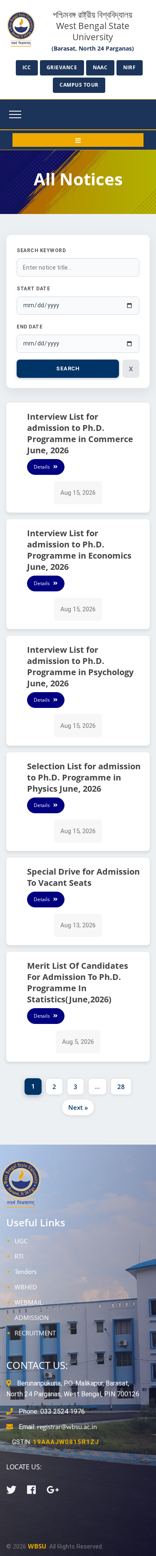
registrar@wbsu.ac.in (67, 1426)
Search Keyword (41, 250)
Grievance (62, 67)
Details (42, 466)
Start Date (33, 289)
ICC (27, 67)
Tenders (26, 1271)
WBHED (26, 1287)
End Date (29, 327)
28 (121, 1086)
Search (67, 368)
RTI (19, 1256)
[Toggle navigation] (15, 114)
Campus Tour (79, 84)
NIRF (129, 67)
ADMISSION (32, 1317)
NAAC (100, 67)
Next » (78, 1107)
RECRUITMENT (35, 1333)
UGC (21, 1241)
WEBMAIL (29, 1302)
